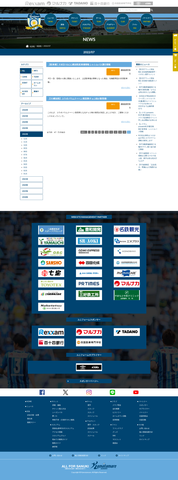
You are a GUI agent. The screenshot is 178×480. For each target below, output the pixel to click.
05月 (25, 161)
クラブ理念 (117, 405)
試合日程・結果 (33, 415)
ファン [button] (134, 26)
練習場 (54, 447)
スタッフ (91, 409)
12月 (25, 139)
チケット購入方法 (59, 409)
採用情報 (116, 420)
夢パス (54, 416)
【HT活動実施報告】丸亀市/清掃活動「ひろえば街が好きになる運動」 (147, 89)
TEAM (36, 77)
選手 (89, 405)
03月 (25, 167)
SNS (114, 436)
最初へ (83, 132)
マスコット (117, 439)
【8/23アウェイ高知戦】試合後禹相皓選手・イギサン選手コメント (147, 71)
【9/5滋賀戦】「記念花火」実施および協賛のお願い (147, 167)
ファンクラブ (118, 428)
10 (107, 132)
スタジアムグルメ (59, 436)
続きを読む (125, 88)
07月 (25, 155)
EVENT (24, 83)
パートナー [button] (147, 19)
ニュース (50, 19)
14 (124, 132)
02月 (25, 171)
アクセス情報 (57, 432)
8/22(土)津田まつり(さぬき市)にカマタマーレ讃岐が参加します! (147, 137)
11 (111, 132)
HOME (32, 46)
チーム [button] (98, 19)
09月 (25, 148)
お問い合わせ (144, 428)
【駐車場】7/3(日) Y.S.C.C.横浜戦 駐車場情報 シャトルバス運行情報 (79, 64)
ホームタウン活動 (119, 416)
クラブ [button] (122, 19)
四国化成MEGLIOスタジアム (63, 428)
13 (120, 132)
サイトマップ (144, 439)
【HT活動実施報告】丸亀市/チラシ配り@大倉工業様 (147, 146)
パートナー (143, 412)
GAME (24, 77)
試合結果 (91, 428)
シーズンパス (57, 412)
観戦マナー (31, 422)
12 (116, 132)
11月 (25, 142)
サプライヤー (144, 409)
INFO (36, 71)
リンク (141, 436)
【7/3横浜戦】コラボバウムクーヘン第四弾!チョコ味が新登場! (77, 98)
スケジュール (93, 416)
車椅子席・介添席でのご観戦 (63, 420)
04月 (25, 164)
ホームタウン (37, 84)
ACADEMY (25, 92)
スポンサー (143, 405)
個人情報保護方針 (146, 432)
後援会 (115, 443)
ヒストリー (117, 412)
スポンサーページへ (89, 381)
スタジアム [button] (86, 26)
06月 (25, 158)
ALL (23, 71)
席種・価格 (56, 405)
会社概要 (116, 409)
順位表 (29, 419)
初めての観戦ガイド (59, 439)
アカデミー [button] (111, 26)
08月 (25, 151)
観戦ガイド (56, 443)
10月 (25, 145)
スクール (91, 436)
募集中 (36, 91)
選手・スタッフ (93, 425)
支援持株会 (143, 416)
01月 (25, 174)
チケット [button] (74, 19)
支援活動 (142, 420)
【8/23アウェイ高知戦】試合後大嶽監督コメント (147, 80)
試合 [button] (62, 26)
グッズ (115, 432)
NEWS (39, 46)
